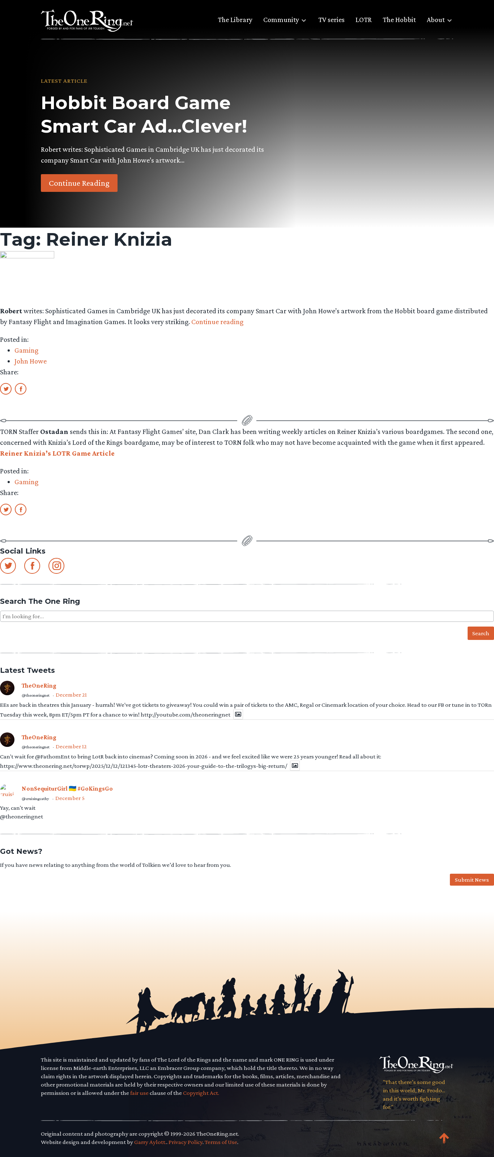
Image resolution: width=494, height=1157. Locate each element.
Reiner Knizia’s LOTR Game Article (57, 453)
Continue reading (217, 322)
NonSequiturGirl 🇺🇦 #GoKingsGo (67, 788)
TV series (331, 19)
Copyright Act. (201, 1092)
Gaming (26, 350)
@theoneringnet (36, 695)
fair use (139, 1092)
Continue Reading (79, 183)
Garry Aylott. (150, 1142)
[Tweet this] (6, 388)
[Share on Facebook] (20, 388)
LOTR (363, 19)
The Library (235, 19)
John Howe (30, 361)
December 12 (71, 746)
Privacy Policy (186, 1142)
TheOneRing (39, 685)
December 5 (70, 798)
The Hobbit (399, 19)
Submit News (472, 879)
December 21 (71, 695)
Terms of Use (221, 1142)
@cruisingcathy (35, 798)
